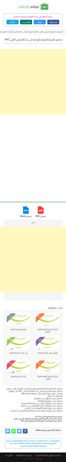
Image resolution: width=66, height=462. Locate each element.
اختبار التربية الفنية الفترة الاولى (47, 377)
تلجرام (12, 22)
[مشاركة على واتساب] (13, 431)
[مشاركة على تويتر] (19, 431)
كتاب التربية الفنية (18, 376)
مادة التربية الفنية (14, 32)
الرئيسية (59, 32)
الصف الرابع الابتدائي (30, 32)
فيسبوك (53, 22)
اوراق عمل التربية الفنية (48, 353)
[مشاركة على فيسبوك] (25, 431)
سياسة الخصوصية (24, 455)
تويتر (40, 22)
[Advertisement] (33, 82)
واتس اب (26, 22)
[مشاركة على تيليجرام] (7, 431)
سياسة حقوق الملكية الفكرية (48, 455)
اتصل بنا (9, 455)
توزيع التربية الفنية (18, 329)
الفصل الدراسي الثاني (47, 32)
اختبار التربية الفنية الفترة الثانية (47, 330)
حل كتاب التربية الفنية (18, 353)
